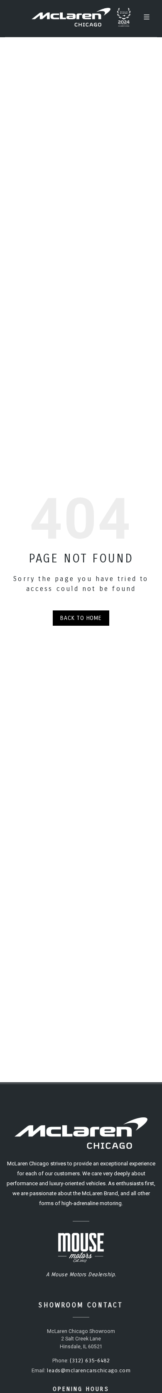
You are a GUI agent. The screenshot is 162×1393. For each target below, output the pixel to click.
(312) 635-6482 (90, 1360)
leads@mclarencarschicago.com (88, 1370)
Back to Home (81, 618)
